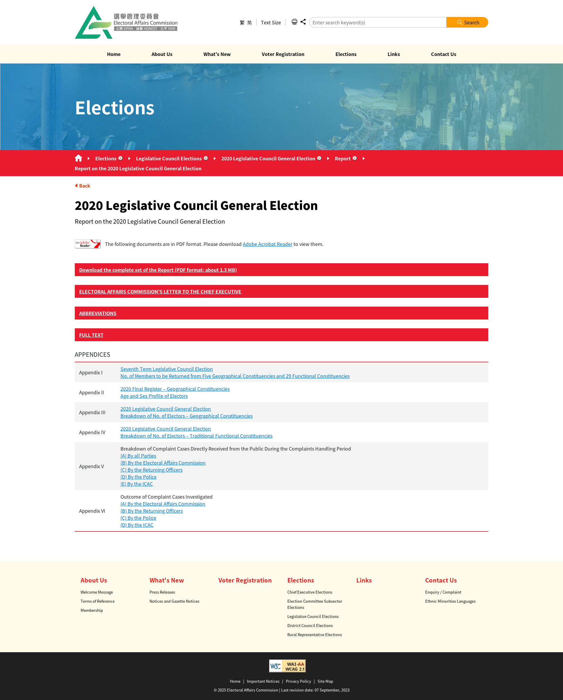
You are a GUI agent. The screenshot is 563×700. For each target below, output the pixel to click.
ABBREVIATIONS (97, 313)
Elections (105, 158)
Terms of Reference (98, 601)
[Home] (78, 158)
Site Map (325, 681)
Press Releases (162, 592)
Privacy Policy (298, 681)
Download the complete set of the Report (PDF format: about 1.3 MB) (158, 269)
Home (235, 681)
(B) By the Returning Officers (152, 510)
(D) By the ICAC (137, 524)
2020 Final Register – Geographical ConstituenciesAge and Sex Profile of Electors (175, 392)
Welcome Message (97, 592)
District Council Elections (310, 625)
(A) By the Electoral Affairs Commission (163, 503)
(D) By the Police (139, 476)
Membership (92, 610)
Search (471, 22)
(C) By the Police (138, 517)
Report (343, 158)
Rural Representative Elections (314, 634)
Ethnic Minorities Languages (450, 601)
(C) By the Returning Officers (151, 469)
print (294, 22)
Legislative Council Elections (169, 158)
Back (84, 185)
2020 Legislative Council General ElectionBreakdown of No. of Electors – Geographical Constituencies (186, 412)
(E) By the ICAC (137, 483)
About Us (94, 580)
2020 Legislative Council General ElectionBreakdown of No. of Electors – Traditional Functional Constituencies (196, 432)
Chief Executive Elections (309, 592)
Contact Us (441, 580)
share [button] (303, 22)
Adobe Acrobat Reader (267, 243)
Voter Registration (245, 580)
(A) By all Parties (138, 455)
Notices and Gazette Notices (174, 601)
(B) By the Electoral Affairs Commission (163, 462)
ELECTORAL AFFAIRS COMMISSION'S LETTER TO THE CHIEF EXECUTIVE (160, 291)
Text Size (271, 22)
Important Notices (263, 681)
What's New (167, 580)
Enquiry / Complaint (443, 592)
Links (364, 580)
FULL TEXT (91, 334)
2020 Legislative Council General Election (268, 158)
